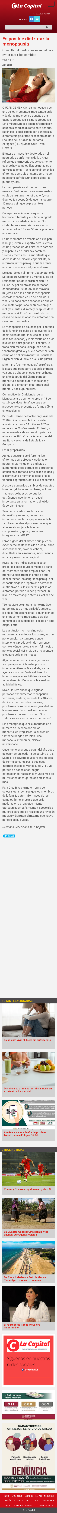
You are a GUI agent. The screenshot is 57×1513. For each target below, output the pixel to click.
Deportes (18, 1501)
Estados (29, 1496)
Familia (37, 1501)
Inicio (7, 1496)
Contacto (30, 1505)
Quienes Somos (45, 1505)
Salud (28, 1501)
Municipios (17, 1496)
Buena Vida (48, 1501)
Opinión (7, 1501)
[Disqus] (28, 877)
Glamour (18, 1505)
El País (38, 1496)
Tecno (8, 1505)
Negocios (49, 1496)
